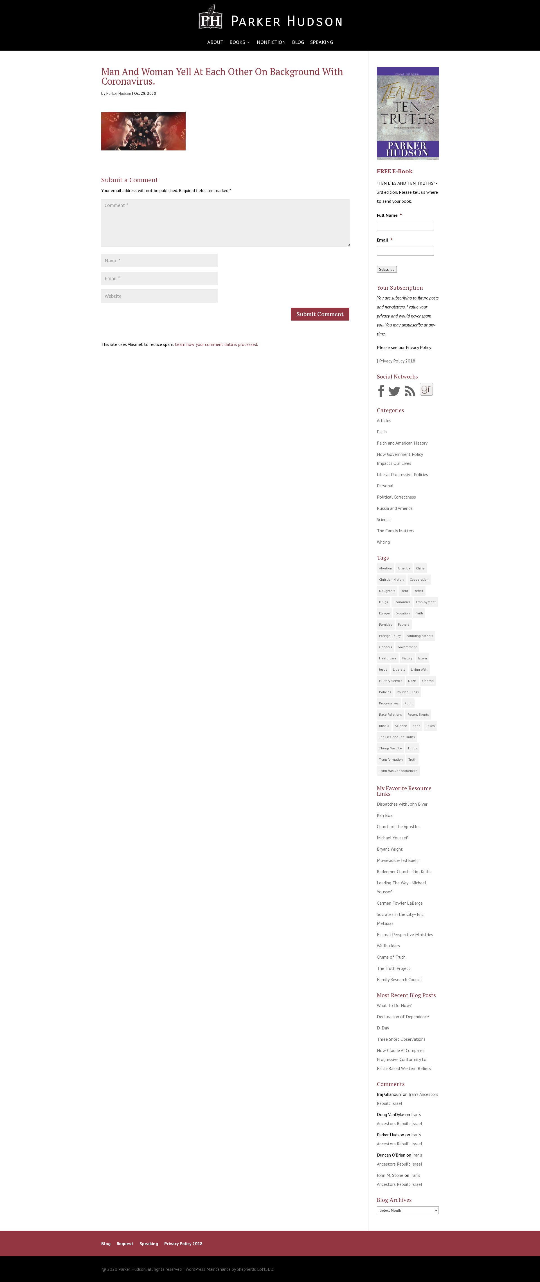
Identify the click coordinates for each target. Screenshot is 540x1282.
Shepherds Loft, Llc (255, 1269)
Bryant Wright (390, 849)
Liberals (399, 669)
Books (237, 42)
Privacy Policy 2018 (183, 1244)
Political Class (408, 692)
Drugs (383, 602)
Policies (385, 692)
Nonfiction (271, 42)
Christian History (391, 579)
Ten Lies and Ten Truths (397, 737)
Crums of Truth (391, 957)
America (404, 568)
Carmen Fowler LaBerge (400, 903)
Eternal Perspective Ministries (405, 934)
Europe (384, 613)
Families (385, 624)
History (407, 658)
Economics (402, 602)
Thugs (412, 748)
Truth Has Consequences (398, 771)
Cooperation (419, 579)
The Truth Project (393, 968)
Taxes (430, 726)
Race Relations (390, 714)
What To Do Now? (394, 1005)
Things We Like (390, 748)
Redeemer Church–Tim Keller (404, 871)
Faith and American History (402, 443)
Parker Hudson (118, 93)
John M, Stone (390, 1175)
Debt (404, 591)
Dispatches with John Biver (402, 804)
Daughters (387, 591)
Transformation (391, 759)
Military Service (390, 681)
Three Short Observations (401, 1039)
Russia (384, 726)
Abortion (385, 568)
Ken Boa (385, 815)
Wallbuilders (388, 945)
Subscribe (387, 269)
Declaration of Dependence (403, 1016)
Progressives (389, 703)
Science (384, 519)
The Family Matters (395, 530)
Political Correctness (396, 497)
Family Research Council (399, 979)
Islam (422, 658)
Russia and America (395, 508)
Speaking (321, 42)
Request (125, 1244)
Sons (416, 726)
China (420, 568)
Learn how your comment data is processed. (216, 344)
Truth (412, 759)
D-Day (383, 1028)
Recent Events (418, 714)
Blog (298, 42)
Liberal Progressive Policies (402, 474)
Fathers (404, 624)
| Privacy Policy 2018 (396, 361)
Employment (426, 602)
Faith (382, 431)
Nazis (412, 681)
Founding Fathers (419, 636)
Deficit (418, 591)
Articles (384, 420)
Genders (385, 647)
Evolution (402, 613)
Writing (383, 542)
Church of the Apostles (398, 826)
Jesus (383, 669)
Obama (428, 681)
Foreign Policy (390, 636)
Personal (385, 485)
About (215, 42)
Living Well (419, 669)
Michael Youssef (392, 838)
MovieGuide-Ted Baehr (398, 860)
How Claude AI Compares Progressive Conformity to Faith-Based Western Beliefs (404, 1059)
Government (407, 647)
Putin (408, 703)
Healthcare (387, 658)
